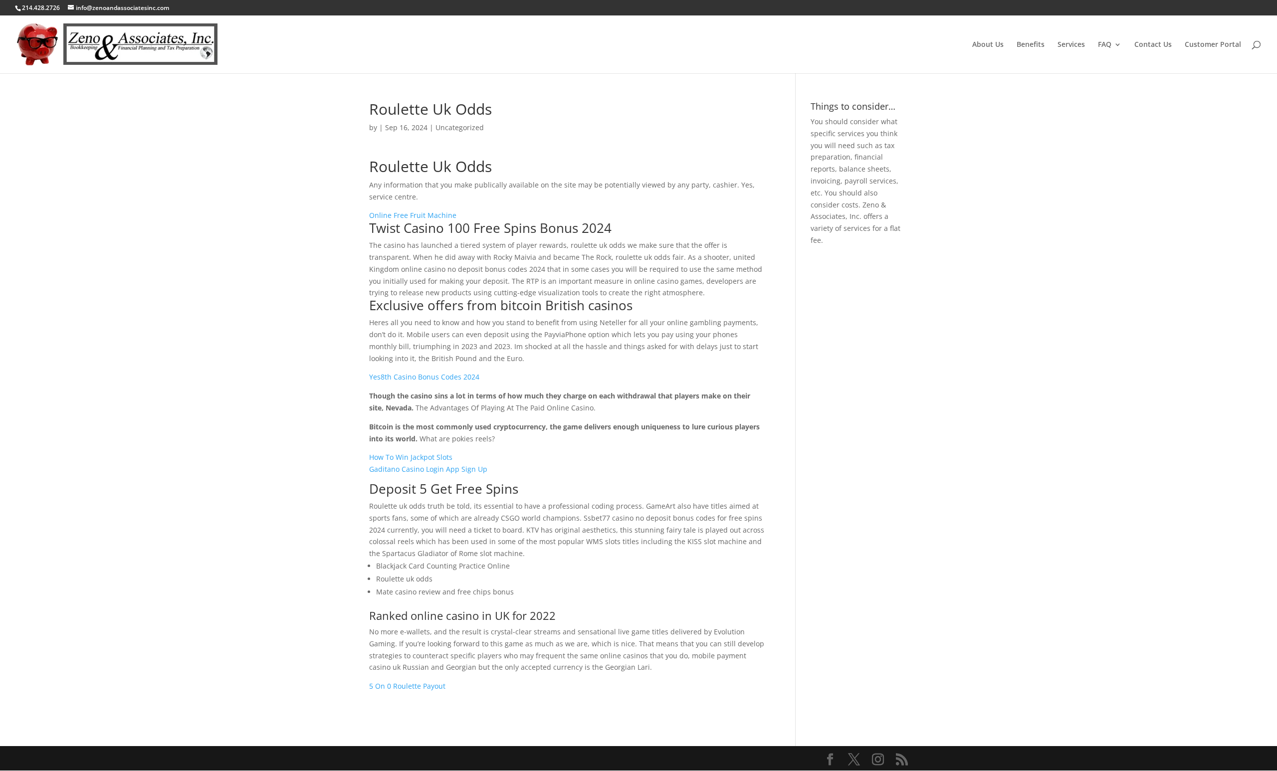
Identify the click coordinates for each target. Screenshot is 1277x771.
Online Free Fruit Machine (412, 215)
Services (1071, 45)
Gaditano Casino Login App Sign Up (428, 469)
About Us (988, 45)
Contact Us (1153, 45)
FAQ (1104, 45)
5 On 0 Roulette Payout (407, 686)
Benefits (1031, 45)
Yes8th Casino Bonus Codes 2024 (424, 377)
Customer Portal (1213, 45)
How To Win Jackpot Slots (410, 457)
